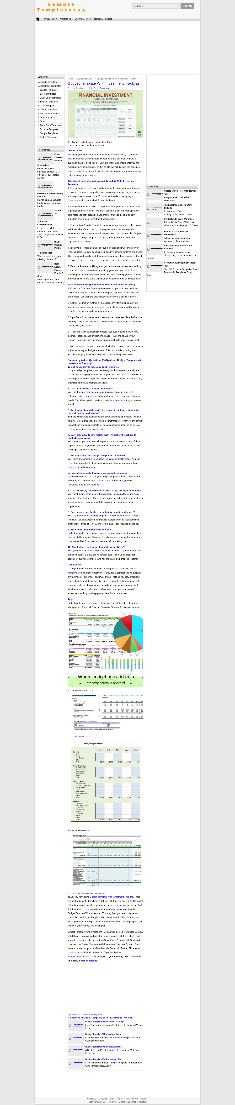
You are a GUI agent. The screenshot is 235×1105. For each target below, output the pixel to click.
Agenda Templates (48, 82)
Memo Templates (48, 109)
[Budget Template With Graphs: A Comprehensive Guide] (76, 1027)
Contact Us (65, 19)
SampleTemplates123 (78, 956)
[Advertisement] (117, 49)
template (86, 1015)
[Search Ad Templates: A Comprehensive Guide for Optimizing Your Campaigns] (45, 216)
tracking (94, 1015)
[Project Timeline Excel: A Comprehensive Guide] (45, 159)
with (100, 1015)
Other (42, 121)
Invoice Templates (49, 101)
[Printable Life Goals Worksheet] (155, 221)
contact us (91, 960)
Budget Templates (85, 79)
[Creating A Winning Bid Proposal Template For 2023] (155, 265)
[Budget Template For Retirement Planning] (76, 1062)
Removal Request (103, 19)
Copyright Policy (83, 19)
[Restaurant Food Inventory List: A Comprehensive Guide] (45, 187)
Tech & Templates (49, 137)
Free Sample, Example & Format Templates (125, 1102)
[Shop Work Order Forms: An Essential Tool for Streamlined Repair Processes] (155, 248)
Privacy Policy (50, 19)
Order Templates (48, 117)
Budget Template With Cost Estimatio (103, 1047)
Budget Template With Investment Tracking (111, 897)
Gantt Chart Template (50, 97)
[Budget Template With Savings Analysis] (76, 1036)
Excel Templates (48, 94)
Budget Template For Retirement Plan (103, 1059)
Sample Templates (49, 133)
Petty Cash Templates (51, 125)
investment (77, 1015)
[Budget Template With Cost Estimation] (76, 1049)
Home (70, 79)
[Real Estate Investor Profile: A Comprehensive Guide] (45, 269)
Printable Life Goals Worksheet (179, 219)
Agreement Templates (50, 86)
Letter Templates (48, 105)
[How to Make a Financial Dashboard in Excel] (155, 234)
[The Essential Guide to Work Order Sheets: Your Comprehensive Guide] (155, 210)
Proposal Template (49, 129)
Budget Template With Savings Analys (103, 1034)
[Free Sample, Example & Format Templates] (61, 15)
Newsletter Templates (50, 113)
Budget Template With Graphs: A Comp (104, 1022)
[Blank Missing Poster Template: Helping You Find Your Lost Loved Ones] (45, 244)
